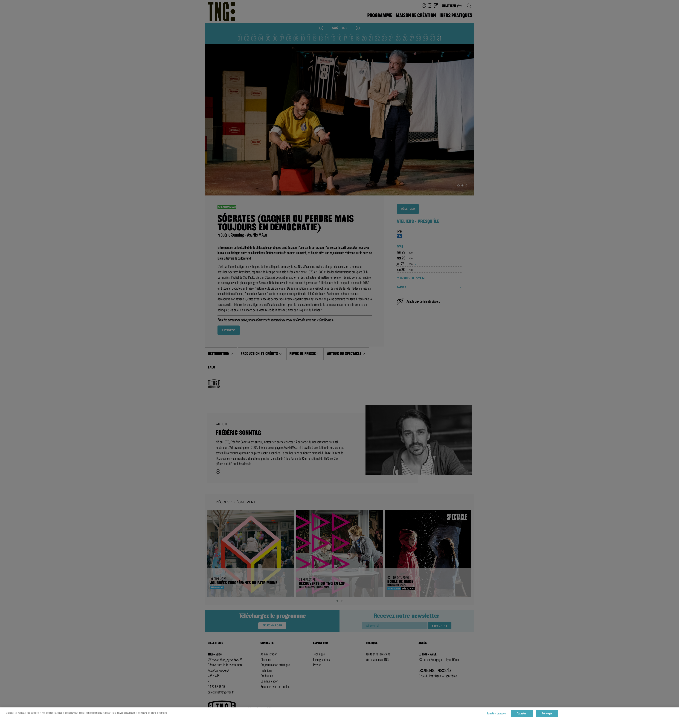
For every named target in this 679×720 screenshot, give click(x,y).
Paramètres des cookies (496, 713)
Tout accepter (547, 713)
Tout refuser (522, 713)
